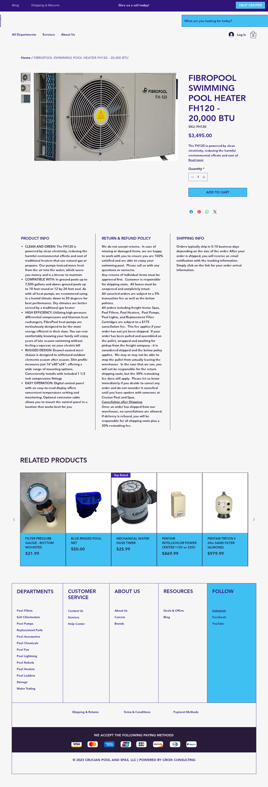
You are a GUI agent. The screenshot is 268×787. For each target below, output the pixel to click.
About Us (121, 611)
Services (73, 617)
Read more (196, 160)
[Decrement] (192, 177)
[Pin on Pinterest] (199, 211)
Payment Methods (185, 712)
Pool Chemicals (27, 643)
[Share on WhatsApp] (207, 211)
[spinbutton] (198, 177)
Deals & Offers (174, 611)
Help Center (76, 624)
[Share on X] (215, 211)
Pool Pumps (25, 623)
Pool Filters (24, 611)
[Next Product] (253, 519)
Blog (167, 617)
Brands (119, 623)
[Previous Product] (14, 519)
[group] (134, 519)
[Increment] (204, 177)
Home (25, 58)
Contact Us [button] (75, 611)
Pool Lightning (27, 656)
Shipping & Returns (85, 712)
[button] (253, 34)
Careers (120, 617)
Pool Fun (23, 649)
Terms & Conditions (137, 712)
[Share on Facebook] (191, 211)
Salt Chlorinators (28, 617)
